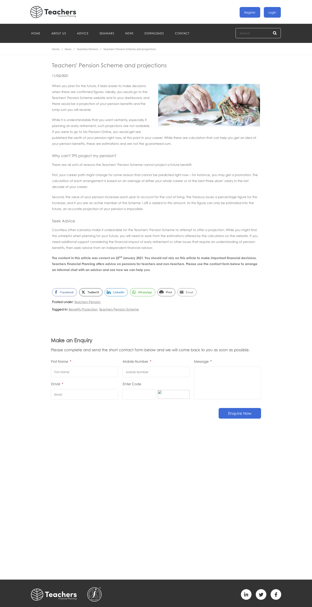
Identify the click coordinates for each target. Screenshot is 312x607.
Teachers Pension (87, 49)
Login (272, 12)
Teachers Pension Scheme (119, 309)
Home (35, 33)
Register (250, 12)
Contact (182, 33)
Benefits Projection (83, 309)
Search (275, 33)
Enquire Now (240, 413)
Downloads (154, 33)
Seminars (107, 33)
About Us (58, 33)
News (129, 33)
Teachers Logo (56, 12)
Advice (83, 33)
